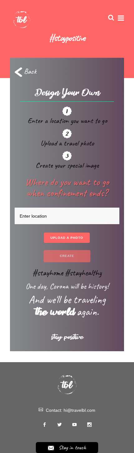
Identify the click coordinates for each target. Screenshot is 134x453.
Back (29, 71)
